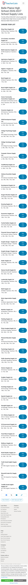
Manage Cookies (14, 583)
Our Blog (3, 552)
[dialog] (14, 574)
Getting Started (4, 534)
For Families (3, 511)
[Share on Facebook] (6, 495)
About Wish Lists (4, 513)
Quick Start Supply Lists (6, 515)
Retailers (3, 559)
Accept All (7, 580)
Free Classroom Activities (6, 520)
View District (5, 500)
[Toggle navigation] (23, 3)
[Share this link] (21, 495)
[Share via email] (16, 495)
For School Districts (5, 507)
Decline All (20, 580)
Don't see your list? (17, 500)
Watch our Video (4, 524)
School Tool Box (17, 511)
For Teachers (4, 509)
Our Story (3, 546)
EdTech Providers (4, 557)
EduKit (15, 509)
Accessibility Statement (6, 526)
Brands (2, 561)
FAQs (2, 532)
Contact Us (3, 542)
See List (24, 31)
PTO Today (16, 507)
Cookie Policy (4, 577)
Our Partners (3, 550)
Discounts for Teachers (6, 522)
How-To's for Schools (5, 538)
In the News (3, 548)
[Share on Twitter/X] (11, 495)
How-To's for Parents (5, 540)
